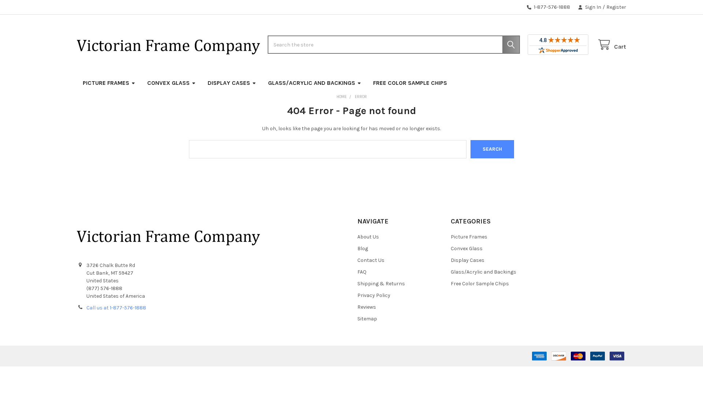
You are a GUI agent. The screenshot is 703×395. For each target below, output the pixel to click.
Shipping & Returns (381, 284)
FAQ (362, 272)
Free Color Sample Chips (410, 82)
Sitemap (367, 319)
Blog (362, 248)
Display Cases (229, 82)
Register (616, 7)
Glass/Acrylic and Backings (311, 82)
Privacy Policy (373, 295)
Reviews (366, 307)
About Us (368, 237)
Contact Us (370, 260)
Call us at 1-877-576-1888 (116, 308)
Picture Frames (106, 82)
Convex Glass (168, 82)
